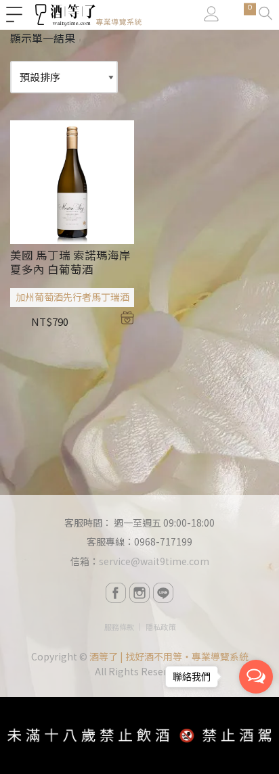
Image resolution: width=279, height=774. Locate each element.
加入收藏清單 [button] (127, 317)
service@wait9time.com (154, 561)
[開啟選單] (14, 14)
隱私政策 (160, 626)
